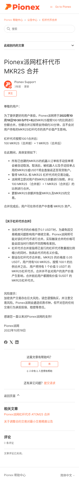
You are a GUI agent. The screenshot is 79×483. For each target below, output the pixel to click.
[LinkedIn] (17, 342)
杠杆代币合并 (49, 19)
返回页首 (10, 396)
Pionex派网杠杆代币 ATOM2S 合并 (27, 414)
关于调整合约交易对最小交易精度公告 (28, 421)
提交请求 (49, 383)
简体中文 (66, 475)
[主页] (22, 6)
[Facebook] (5, 342)
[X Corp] (11, 342)
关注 (10, 93)
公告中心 (32, 19)
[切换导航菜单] (51, 6)
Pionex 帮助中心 (13, 19)
